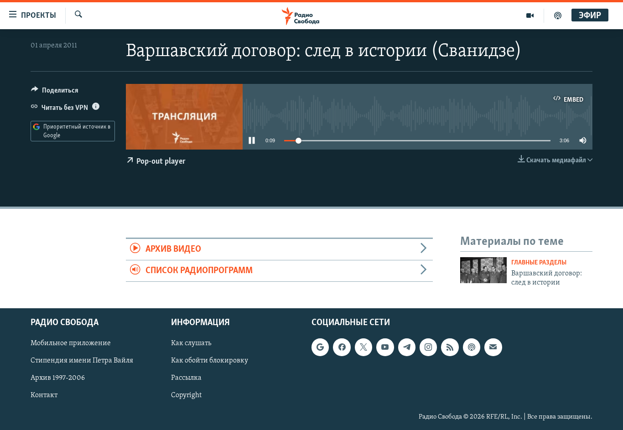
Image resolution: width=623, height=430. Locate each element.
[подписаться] (493, 347)
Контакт (44, 395)
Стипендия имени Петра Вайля (82, 361)
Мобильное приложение (71, 343)
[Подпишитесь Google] (320, 347)
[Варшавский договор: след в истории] (483, 270)
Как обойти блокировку (209, 361)
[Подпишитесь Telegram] (406, 347)
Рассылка (186, 378)
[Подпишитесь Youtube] (385, 347)
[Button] (54, 92)
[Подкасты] (471, 347)
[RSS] (449, 347)
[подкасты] (557, 15)
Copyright (186, 395)
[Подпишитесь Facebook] (341, 347)
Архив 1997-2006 (58, 378)
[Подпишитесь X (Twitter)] (363, 347)
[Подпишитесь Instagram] (428, 347)
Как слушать (191, 343)
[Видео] (530, 15)
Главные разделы (538, 262)
